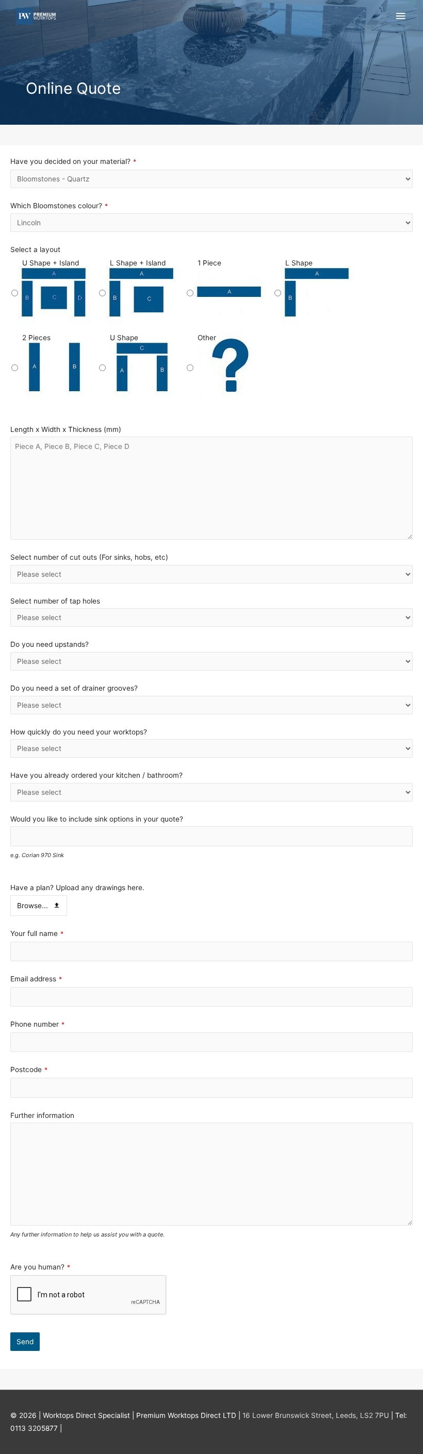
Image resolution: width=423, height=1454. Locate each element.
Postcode (28, 1069)
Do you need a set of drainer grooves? (74, 688)
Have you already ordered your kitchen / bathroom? (96, 775)
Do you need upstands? (49, 644)
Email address (36, 979)
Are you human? (40, 1267)
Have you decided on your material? (73, 161)
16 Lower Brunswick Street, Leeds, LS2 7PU (315, 1415)
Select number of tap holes (55, 601)
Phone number (37, 1024)
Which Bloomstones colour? (59, 206)
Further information (42, 1115)
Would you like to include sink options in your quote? (96, 819)
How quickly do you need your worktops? (78, 732)
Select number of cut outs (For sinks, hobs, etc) (89, 557)
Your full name (36, 933)
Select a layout (35, 249)
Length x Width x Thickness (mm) (65, 429)
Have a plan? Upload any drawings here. (77, 887)
